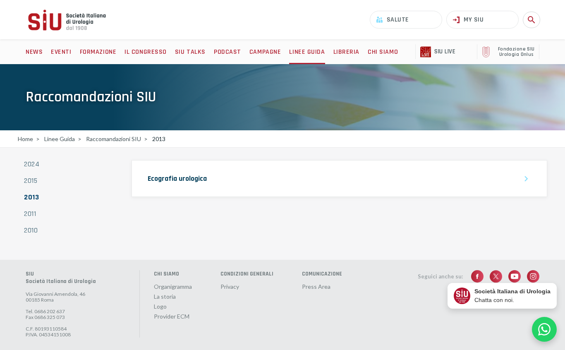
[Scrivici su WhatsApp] (544, 329)
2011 (30, 214)
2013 (31, 197)
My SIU (474, 19)
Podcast (227, 52)
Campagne (265, 52)
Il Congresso (145, 52)
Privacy (229, 287)
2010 (31, 230)
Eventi (61, 52)
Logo (160, 306)
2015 (31, 181)
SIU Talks (190, 52)
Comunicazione (322, 274)
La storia (165, 297)
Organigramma (173, 287)
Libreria (346, 52)
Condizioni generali (246, 274)
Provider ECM (171, 316)
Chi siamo (383, 52)
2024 (32, 164)
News (34, 52)
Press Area (316, 287)
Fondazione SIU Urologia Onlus (516, 52)
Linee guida (307, 52)
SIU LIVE (444, 51)
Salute (398, 19)
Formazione (98, 52)
